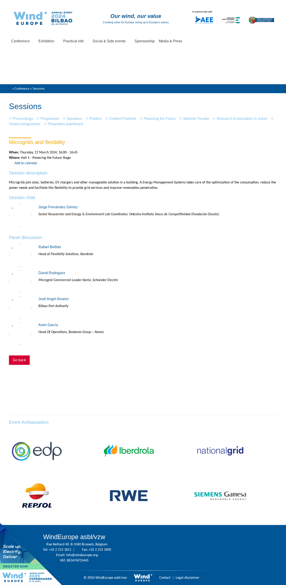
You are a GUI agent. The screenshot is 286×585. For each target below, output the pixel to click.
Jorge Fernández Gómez (58, 207)
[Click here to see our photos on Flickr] (247, 547)
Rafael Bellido (49, 247)
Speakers (74, 118)
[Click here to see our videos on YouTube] (233, 547)
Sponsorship (145, 41)
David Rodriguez (51, 273)
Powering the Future (160, 118)
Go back (19, 360)
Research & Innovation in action (242, 118)
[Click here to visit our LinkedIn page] (219, 547)
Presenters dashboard (65, 124)
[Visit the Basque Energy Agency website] (230, 26)
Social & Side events (109, 41)
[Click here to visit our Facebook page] (204, 547)
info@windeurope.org (82, 555)
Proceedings (23, 118)
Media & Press (171, 41)
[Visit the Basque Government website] (261, 26)
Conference (21, 41)
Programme (50, 118)
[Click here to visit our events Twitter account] (190, 547)
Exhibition (46, 41)
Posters (96, 118)
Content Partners (122, 118)
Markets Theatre (196, 118)
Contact (164, 578)
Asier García (48, 325)
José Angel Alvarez (53, 299)
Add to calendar (26, 163)
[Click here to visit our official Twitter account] (176, 547)
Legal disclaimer (188, 578)
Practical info (74, 41)
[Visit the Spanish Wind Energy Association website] (204, 24)
